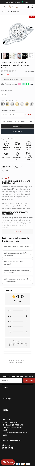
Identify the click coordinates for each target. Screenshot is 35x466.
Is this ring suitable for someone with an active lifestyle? (16, 280)
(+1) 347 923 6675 (12, 422)
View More (17, 231)
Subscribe (29, 380)
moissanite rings (15, 12)
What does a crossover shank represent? (13, 263)
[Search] (6, 7)
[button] (25, 7)
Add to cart (17, 126)
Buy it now (17, 131)
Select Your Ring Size (8, 111)
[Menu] (2, 7)
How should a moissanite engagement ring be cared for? (16, 271)
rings (8, 12)
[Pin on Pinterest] (8, 178)
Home (3, 12)
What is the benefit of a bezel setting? (16, 246)
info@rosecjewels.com (14, 427)
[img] (7, 71)
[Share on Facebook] (6, 178)
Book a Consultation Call (12, 440)
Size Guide (28, 114)
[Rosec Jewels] (16, 6)
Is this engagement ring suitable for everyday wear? (15, 254)
